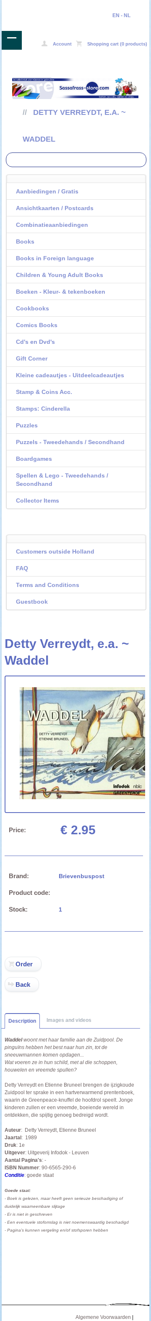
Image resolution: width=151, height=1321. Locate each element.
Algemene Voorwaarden (103, 1317)
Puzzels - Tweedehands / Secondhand (70, 442)
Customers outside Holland (55, 551)
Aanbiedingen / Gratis (47, 191)
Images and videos (69, 1020)
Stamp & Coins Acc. (44, 392)
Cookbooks (32, 308)
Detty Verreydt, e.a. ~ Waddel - (31, 6)
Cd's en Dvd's (35, 341)
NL (127, 15)
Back (23, 984)
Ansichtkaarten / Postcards (55, 208)
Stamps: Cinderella (43, 408)
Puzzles (27, 425)
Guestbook (32, 601)
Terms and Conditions (47, 585)
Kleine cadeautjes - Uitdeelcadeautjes (70, 375)
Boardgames (34, 458)
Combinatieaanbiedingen (52, 224)
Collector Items (37, 500)
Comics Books (36, 325)
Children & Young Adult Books (59, 275)
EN (116, 15)
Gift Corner (31, 358)
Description (22, 1021)
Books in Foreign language (55, 258)
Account (62, 43)
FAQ (22, 568)
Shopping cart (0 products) (116, 43)
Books (25, 241)
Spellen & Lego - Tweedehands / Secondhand (62, 479)
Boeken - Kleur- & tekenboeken (60, 291)
